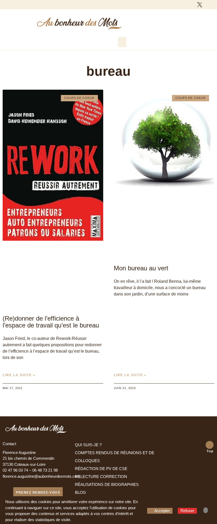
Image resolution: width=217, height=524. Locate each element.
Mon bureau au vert (141, 268)
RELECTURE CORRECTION (101, 476)
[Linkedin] (209, 4)
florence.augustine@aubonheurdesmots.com (41, 476)
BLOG (80, 492)
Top (210, 451)
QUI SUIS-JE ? (88, 445)
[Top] (210, 445)
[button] (122, 42)
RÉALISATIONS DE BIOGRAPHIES (107, 484)
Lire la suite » (19, 375)
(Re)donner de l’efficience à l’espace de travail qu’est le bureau (51, 322)
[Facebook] (190, 4)
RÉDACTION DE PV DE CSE (101, 468)
